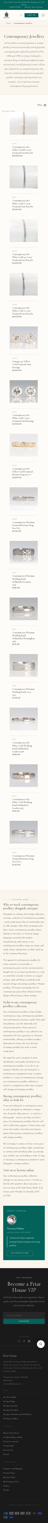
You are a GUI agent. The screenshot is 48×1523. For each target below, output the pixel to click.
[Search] (21, 15)
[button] (41, 1344)
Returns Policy (9, 1477)
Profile (6, 1490)
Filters (39, 105)
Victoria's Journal (10, 1441)
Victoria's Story (20, 1253)
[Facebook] (24, 1341)
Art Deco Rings (9, 1397)
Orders (6, 1486)
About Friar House (11, 1433)
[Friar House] (7, 15)
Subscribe (24, 1321)
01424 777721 (15, 7)
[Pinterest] (29, 1341)
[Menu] (43, 15)
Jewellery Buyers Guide (12, 1437)
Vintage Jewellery (10, 1419)
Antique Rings (9, 1401)
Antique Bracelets (11, 1410)
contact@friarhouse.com (12, 1384)
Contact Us (8, 1450)
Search (6, 1454)
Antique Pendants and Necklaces (17, 1414)
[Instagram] (19, 1341)
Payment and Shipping (12, 1469)
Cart (31, 15)
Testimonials (8, 1446)
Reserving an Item (11, 1482)
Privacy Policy (9, 1473)
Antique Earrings (10, 1406)
